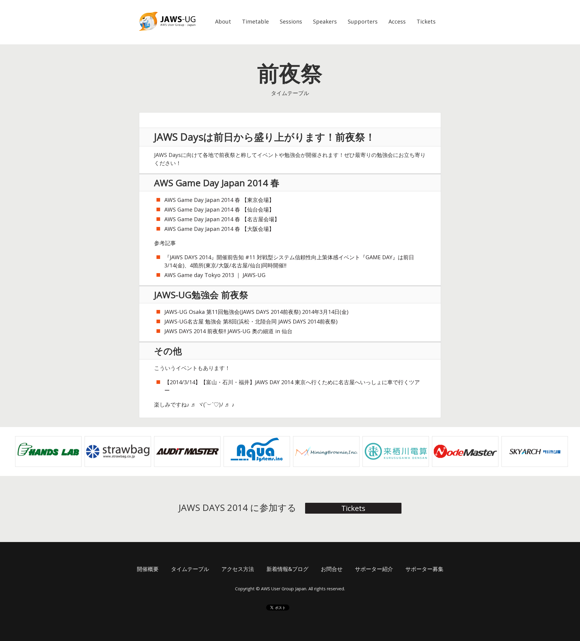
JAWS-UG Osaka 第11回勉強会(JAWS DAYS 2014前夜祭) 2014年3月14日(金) (256, 311)
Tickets (426, 21)
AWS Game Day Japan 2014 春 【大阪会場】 (219, 228)
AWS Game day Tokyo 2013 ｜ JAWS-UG (215, 275)
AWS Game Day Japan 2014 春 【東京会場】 (219, 199)
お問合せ (332, 568)
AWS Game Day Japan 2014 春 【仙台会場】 (219, 209)
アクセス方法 (237, 568)
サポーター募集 (424, 568)
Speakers (325, 21)
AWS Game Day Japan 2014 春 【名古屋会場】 (222, 219)
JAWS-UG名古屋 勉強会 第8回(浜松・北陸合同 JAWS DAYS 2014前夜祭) (250, 321)
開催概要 (148, 568)
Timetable (255, 21)
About (223, 21)
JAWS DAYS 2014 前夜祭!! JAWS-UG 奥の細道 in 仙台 (228, 331)
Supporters (363, 21)
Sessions (291, 21)
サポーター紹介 (374, 568)
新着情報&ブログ (287, 568)
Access (397, 21)
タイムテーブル (190, 568)
